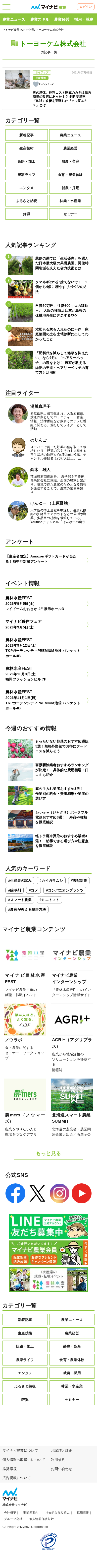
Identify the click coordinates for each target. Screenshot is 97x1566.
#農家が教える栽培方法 (27, 909)
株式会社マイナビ (14, 1504)
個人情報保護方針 (41, 1519)
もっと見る (48, 1153)
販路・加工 (26, 161)
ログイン (86, 6)
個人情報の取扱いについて (23, 1460)
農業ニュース (13, 19)
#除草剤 (14, 890)
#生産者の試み (20, 881)
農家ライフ (26, 175)
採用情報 (83, 1512)
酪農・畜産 (70, 161)
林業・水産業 (70, 201)
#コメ (33, 890)
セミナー (70, 214)
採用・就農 (83, 19)
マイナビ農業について (20, 1450)
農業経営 (61, 19)
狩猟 (26, 214)
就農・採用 (70, 188)
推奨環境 (9, 1469)
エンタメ (26, 188)
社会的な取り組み (57, 1512)
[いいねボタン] (36, 84)
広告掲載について (16, 1478)
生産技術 (26, 148)
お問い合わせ (61, 1469)
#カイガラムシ (51, 881)
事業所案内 (30, 1512)
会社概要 (10, 1512)
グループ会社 (13, 1519)
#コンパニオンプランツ (65, 890)
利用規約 (58, 1460)
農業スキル (39, 19)
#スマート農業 (20, 900)
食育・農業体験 (70, 175)
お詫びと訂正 (61, 1450)
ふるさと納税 (26, 201)
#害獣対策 (79, 881)
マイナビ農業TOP (13, 29)
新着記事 (26, 135)
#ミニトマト (49, 900)
